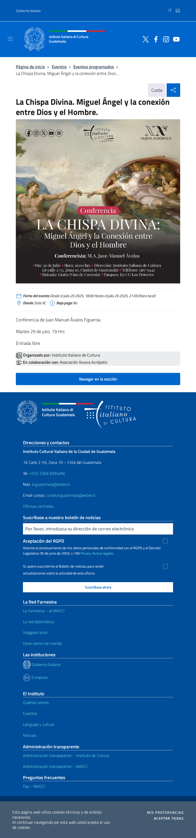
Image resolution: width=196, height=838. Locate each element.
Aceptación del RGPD (43, 541)
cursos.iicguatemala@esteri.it (70, 495)
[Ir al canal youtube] (175, 39)
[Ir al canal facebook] (155, 39)
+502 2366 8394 (44, 473)
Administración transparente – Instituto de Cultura (66, 755)
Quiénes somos (36, 702)
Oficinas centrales (38, 506)
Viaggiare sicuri (35, 632)
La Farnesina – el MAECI (44, 611)
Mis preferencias (165, 812)
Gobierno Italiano (45, 664)
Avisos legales (103, 553)
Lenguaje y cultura (38, 724)
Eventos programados (93, 66)
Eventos (59, 66)
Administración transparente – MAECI (55, 766)
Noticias (29, 735)
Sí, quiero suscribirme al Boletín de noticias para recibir (63, 566)
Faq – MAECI (34, 786)
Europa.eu (39, 677)
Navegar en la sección (98, 379)
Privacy (86, 553)
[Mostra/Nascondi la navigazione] (10, 39)
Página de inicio (30, 66)
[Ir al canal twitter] (144, 39)
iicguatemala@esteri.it (50, 484)
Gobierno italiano (28, 10)
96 (62, 473)
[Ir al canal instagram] (165, 39)
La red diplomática (38, 622)
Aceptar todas (169, 818)
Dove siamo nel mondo (42, 643)
